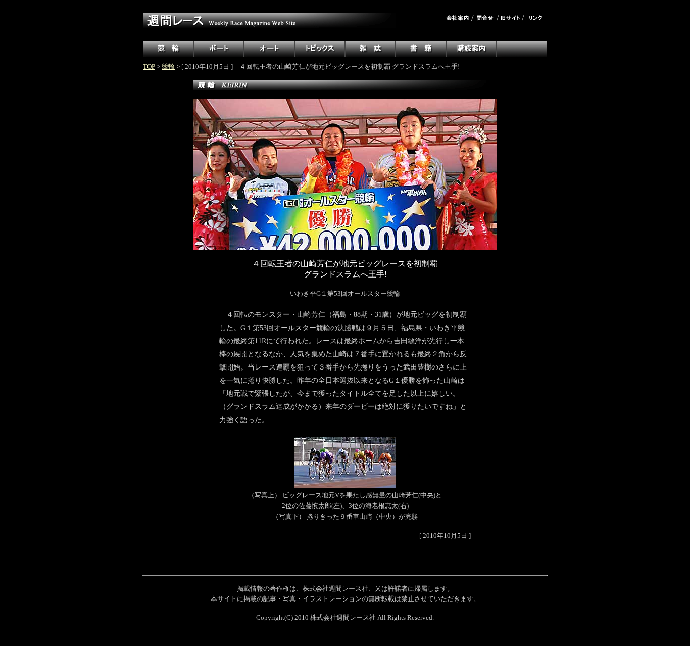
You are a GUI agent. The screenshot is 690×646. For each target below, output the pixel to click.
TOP (149, 66)
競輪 (168, 66)
